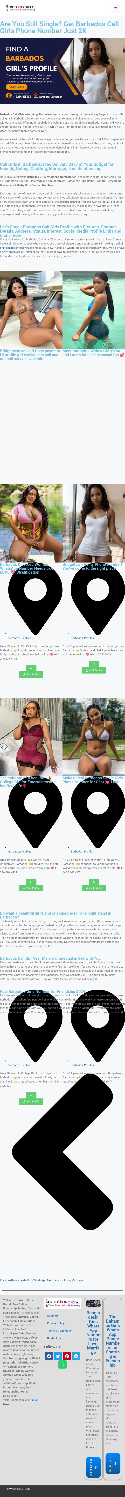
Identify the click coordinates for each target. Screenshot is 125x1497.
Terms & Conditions (59, 1330)
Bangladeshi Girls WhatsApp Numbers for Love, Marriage (93, 1332)
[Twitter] (58, 1356)
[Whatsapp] (62, 1364)
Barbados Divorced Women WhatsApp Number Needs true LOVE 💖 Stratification (26, 568)
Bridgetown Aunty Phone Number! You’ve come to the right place (92, 566)
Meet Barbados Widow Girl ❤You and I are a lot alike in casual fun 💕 (93, 353)
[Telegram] (76, 1356)
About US (53, 1315)
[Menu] (115, 8)
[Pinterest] (67, 1356)
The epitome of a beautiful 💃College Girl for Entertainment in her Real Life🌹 (28, 782)
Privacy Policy (55, 1323)
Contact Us (54, 1338)
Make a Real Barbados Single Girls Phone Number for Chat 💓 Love (92, 780)
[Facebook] (49, 1356)
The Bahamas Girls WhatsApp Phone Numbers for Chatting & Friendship (113, 1341)
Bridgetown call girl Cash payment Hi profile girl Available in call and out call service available (30, 355)
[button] (86, 1388)
